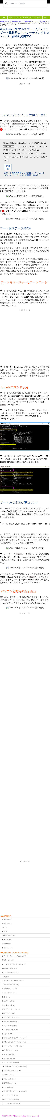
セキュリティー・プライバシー (13, 1046)
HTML (10, 18)
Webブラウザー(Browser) (11, 1009)
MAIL (46, 18)
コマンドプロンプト (10, 993)
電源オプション (8, 960)
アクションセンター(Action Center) (14, 1042)
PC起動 (6, 976)
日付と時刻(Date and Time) (12, 1070)
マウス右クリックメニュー (12, 1017)
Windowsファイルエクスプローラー (15, 964)
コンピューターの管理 (10, 1095)
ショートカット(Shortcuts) (12, 1103)
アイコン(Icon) (8, 1087)
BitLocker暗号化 (8, 1054)
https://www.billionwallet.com (11, 22)
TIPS (39, 18)
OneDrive (7, 997)
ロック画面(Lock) (9, 1013)
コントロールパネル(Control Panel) (15, 1066)
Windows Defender (9, 1005)
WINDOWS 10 (29, 18)
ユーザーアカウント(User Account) (14, 956)
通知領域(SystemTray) (10, 1029)
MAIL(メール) (7, 947)
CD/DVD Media (8, 1074)
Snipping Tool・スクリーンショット (15, 1038)
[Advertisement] (25, 95)
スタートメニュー (9, 1034)
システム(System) (39, 22)
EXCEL (18, 18)
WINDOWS (6, 943)
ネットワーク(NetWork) (11, 984)
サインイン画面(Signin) (11, 1021)
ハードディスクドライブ (11, 972)
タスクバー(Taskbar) (10, 1025)
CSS (3, 18)
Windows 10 (27, 22)
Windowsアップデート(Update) (13, 980)
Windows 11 (7, 919)
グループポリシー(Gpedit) (12, 1062)
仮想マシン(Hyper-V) (10, 968)
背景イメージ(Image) (11, 1050)
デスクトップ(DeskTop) (11, 1099)
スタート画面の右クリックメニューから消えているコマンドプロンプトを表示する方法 (24, 174)
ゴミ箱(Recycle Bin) (9, 1083)
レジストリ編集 (8, 1001)
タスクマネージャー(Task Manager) (15, 1091)
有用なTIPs (7, 939)
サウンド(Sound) (9, 1058)
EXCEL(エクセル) (9, 935)
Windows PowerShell (10, 988)
